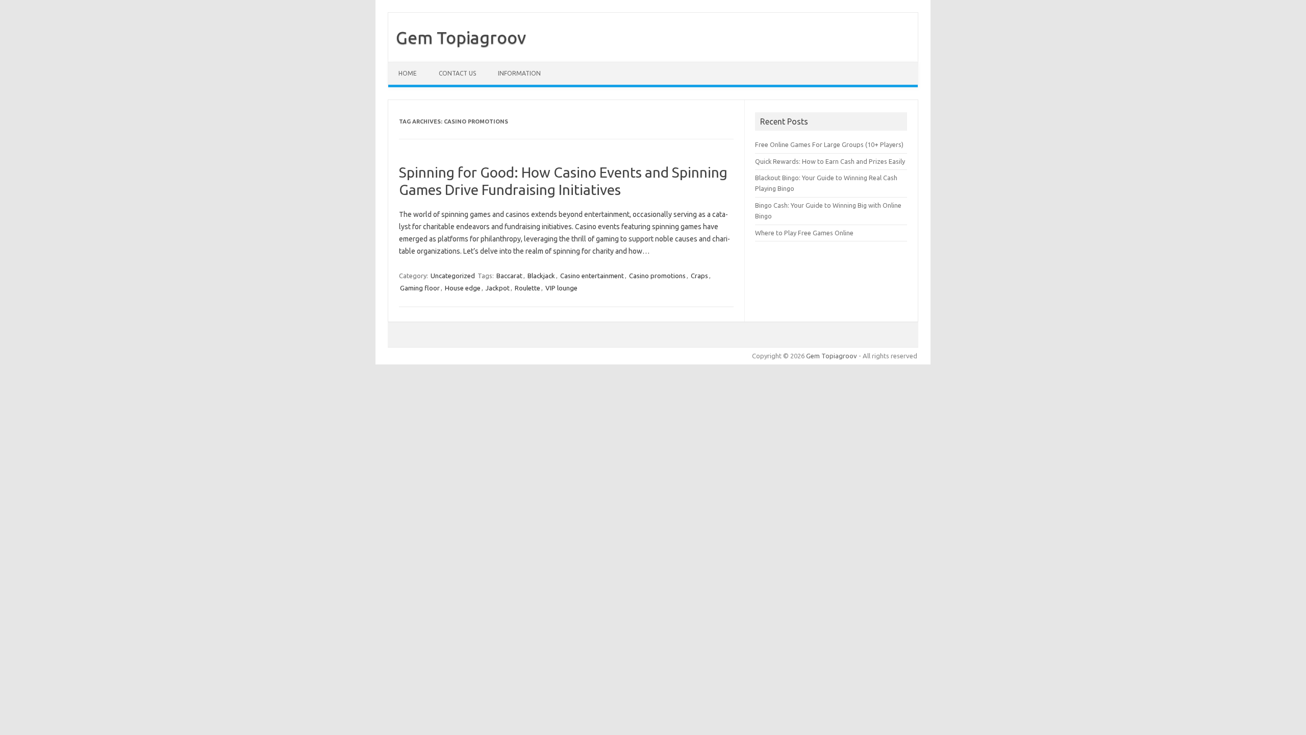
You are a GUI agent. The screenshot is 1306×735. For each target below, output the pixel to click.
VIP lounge (561, 287)
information (519, 73)
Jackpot (498, 287)
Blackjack (541, 275)
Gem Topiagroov (461, 37)
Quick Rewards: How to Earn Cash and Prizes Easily (830, 161)
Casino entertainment (592, 275)
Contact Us (457, 73)
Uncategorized (453, 275)
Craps (699, 275)
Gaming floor (420, 287)
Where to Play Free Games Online (804, 232)
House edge (463, 287)
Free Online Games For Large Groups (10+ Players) (829, 144)
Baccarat (509, 275)
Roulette (527, 287)
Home (407, 73)
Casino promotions (657, 275)
